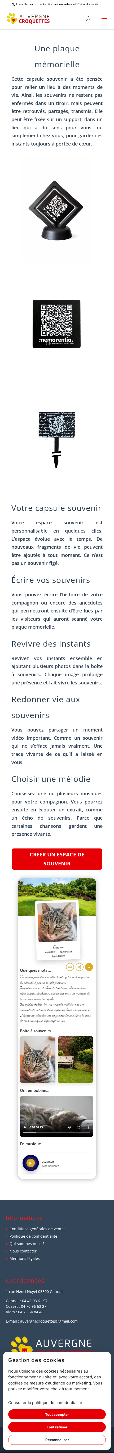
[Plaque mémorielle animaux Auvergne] (57, 261)
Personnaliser (57, 1440)
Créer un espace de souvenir (57, 859)
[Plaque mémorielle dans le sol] (57, 489)
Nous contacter (23, 1251)
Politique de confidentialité (33, 1236)
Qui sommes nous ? (27, 1243)
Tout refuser (57, 1427)
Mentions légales (25, 1258)
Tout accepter (57, 1414)
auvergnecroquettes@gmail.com (49, 1321)
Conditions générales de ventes (37, 1228)
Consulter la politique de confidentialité (45, 1402)
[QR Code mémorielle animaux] (57, 375)
